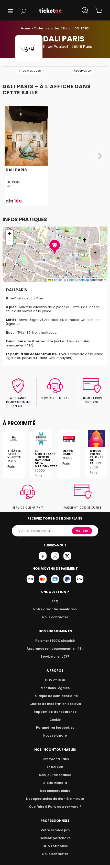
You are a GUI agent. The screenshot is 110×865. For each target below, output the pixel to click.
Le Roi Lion (55, 767)
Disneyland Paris (55, 759)
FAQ (55, 601)
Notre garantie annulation (55, 609)
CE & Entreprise (55, 846)
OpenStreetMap (78, 279)
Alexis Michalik (55, 783)
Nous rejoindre (55, 735)
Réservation (82, 71)
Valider (82, 531)
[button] (10, 11)
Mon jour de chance (55, 775)
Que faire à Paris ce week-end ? (55, 806)
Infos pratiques (30, 71)
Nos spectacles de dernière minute (55, 798)
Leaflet (56, 279)
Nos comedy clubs (55, 791)
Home (25, 28)
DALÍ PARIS (16, 170)
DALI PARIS (13, 182)
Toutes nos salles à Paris (52, 28)
